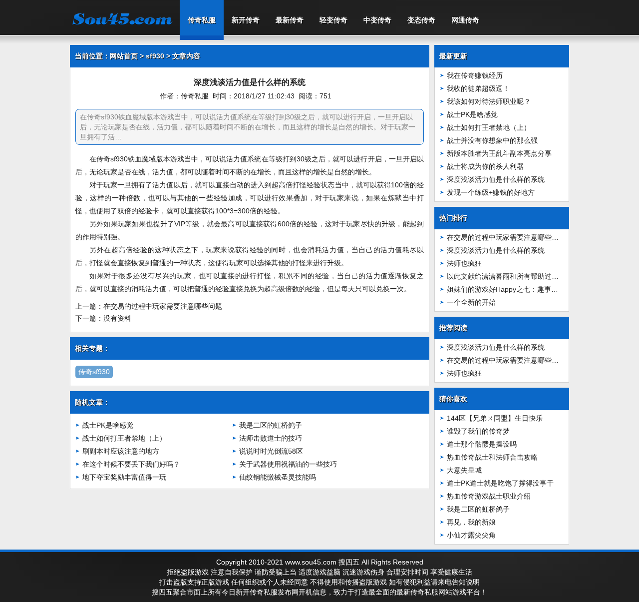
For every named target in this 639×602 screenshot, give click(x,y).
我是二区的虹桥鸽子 (270, 425)
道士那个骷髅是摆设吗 (482, 444)
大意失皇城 (464, 470)
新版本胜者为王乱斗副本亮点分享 (499, 153)
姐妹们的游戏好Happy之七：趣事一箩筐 (509, 289)
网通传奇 (465, 20)
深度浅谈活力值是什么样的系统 (496, 179)
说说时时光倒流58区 (271, 451)
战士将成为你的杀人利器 (485, 166)
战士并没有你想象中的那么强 (492, 140)
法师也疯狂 (464, 263)
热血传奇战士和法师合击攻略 (492, 457)
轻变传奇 (333, 20)
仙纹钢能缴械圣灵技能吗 (277, 477)
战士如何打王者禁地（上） (124, 438)
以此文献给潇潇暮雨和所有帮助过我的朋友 (513, 276)
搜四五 (348, 562)
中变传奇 (377, 20)
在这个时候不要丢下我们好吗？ (131, 464)
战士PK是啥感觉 (107, 425)
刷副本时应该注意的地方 (120, 451)
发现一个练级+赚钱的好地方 (491, 192)
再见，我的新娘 (471, 522)
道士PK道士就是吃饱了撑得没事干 (500, 483)
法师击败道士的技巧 (270, 438)
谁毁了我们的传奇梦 (478, 431)
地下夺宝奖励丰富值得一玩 (124, 477)
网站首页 (124, 56)
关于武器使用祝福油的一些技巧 (288, 464)
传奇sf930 (94, 372)
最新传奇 (290, 20)
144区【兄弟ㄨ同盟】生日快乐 (495, 418)
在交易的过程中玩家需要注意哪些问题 (162, 306)
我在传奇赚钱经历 (475, 75)
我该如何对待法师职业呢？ (489, 101)
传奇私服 (202, 20)
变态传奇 (421, 20)
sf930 (155, 56)
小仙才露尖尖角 (471, 535)
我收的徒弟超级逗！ (478, 88)
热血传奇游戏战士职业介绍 (489, 496)
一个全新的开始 (471, 302)
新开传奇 (246, 20)
